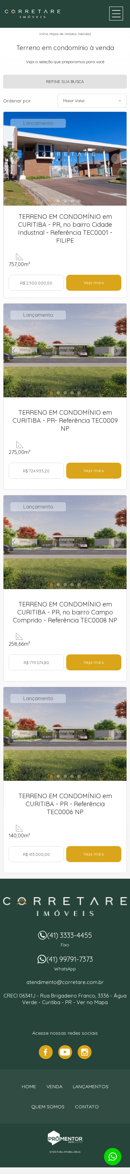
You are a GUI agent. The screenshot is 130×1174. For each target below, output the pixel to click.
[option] (65, 159)
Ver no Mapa (92, 1002)
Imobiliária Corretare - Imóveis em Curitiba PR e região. (65, 906)
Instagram (85, 1052)
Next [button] (116, 159)
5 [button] (80, 200)
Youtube (65, 1052)
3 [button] (66, 200)
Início (43, 34)
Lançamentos (91, 1086)
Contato (87, 1106)
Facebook (46, 1052)
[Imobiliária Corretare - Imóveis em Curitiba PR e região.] (32, 13)
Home (29, 1086)
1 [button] (52, 200)
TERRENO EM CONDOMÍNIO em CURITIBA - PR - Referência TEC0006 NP (65, 804)
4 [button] (73, 200)
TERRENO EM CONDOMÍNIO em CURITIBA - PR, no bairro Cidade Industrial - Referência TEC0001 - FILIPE (65, 229)
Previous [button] (14, 159)
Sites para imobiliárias (65, 1152)
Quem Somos (47, 1106)
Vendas (85, 34)
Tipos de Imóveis (64, 34)
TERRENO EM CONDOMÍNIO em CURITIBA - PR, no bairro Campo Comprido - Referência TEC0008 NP (65, 612)
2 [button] (59, 200)
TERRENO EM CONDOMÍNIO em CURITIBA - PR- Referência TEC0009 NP (65, 420)
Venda (54, 1086)
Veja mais (94, 282)
